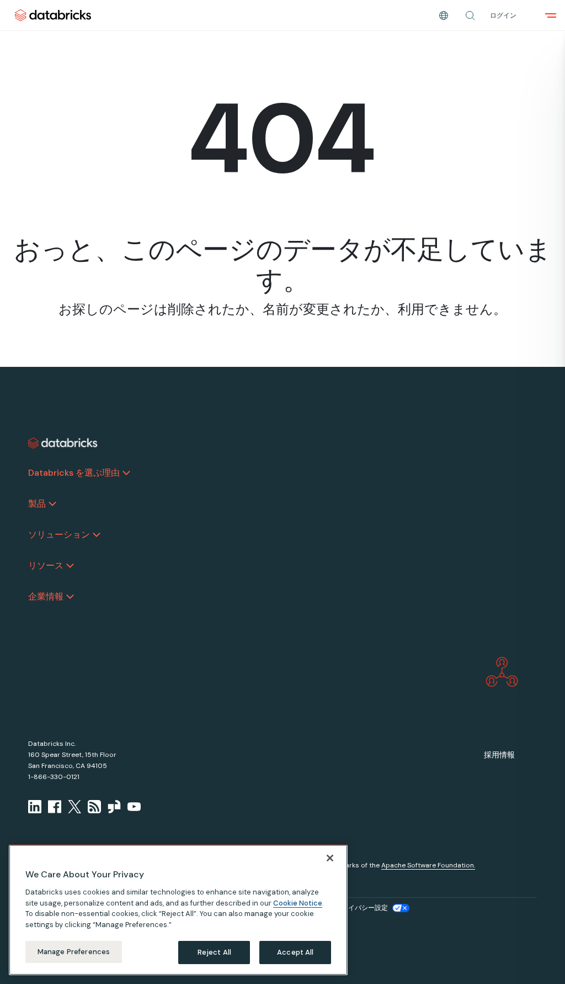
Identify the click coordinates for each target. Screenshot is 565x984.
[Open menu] (550, 15)
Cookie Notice (297, 903)
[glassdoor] (114, 806)
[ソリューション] (96, 534)
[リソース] (70, 565)
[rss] (94, 806)
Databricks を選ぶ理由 (74, 472)
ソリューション (59, 534)
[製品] (52, 504)
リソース (45, 565)
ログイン (503, 15)
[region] (178, 910)
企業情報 (45, 596)
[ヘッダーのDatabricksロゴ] (53, 15)
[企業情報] (70, 596)
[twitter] (74, 806)
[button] (470, 15)
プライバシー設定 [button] (361, 907)
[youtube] (134, 806)
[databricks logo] (63, 443)
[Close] (330, 858)
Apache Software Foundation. (428, 865)
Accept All (295, 952)
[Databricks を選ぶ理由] (126, 473)
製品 (37, 503)
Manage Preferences (74, 951)
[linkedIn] (34, 806)
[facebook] (54, 806)
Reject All (214, 952)
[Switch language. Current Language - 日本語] (443, 15)
